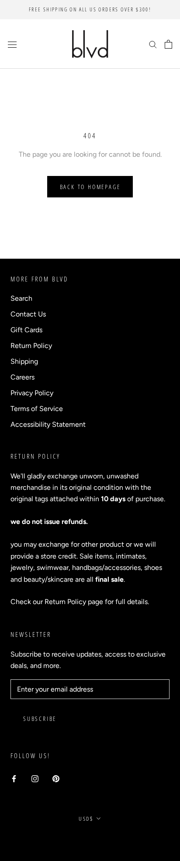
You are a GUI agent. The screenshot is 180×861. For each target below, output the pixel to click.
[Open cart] (168, 44)
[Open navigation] (12, 44)
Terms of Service (36, 408)
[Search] (153, 44)
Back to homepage (90, 187)
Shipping (24, 361)
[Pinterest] (55, 778)
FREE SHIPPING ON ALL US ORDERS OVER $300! (90, 9)
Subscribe (39, 718)
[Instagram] (34, 778)
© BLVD (90, 839)
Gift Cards (26, 330)
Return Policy (31, 345)
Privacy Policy (31, 393)
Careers (22, 377)
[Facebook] (13, 778)
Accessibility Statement (48, 424)
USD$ (86, 818)
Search (21, 298)
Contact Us (28, 314)
